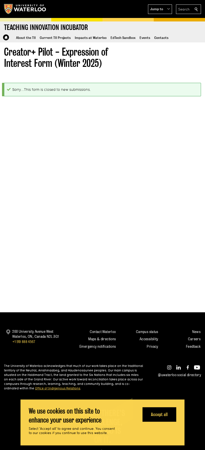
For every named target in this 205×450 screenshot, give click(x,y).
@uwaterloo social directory (179, 375)
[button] (160, 9)
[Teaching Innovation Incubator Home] (6, 37)
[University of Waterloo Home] (25, 9)
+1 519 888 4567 (23, 341)
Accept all (159, 414)
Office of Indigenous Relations (57, 388)
